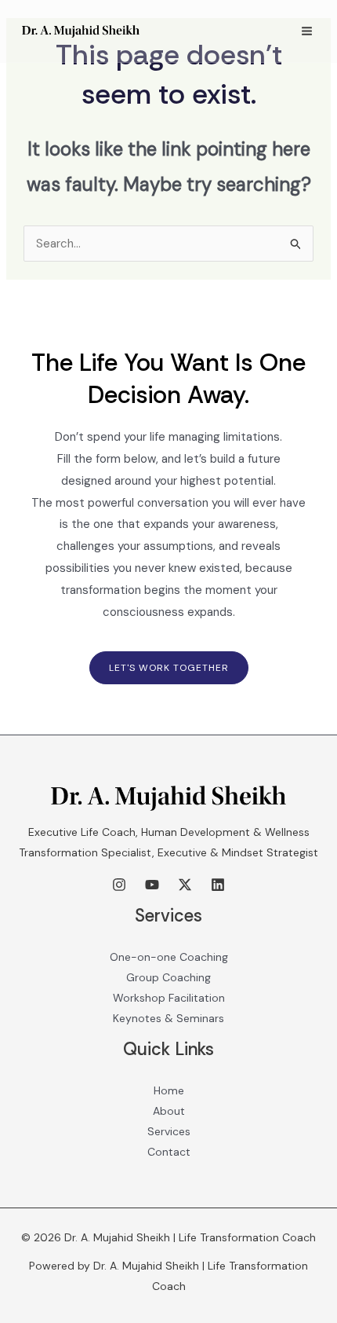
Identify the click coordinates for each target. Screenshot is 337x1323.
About (169, 1111)
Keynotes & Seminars (168, 1018)
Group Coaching (168, 977)
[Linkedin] (218, 885)
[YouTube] (152, 885)
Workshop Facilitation (169, 998)
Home (169, 1090)
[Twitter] (185, 885)
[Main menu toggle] (307, 31)
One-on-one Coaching (169, 957)
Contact (168, 1152)
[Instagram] (119, 885)
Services (168, 1131)
